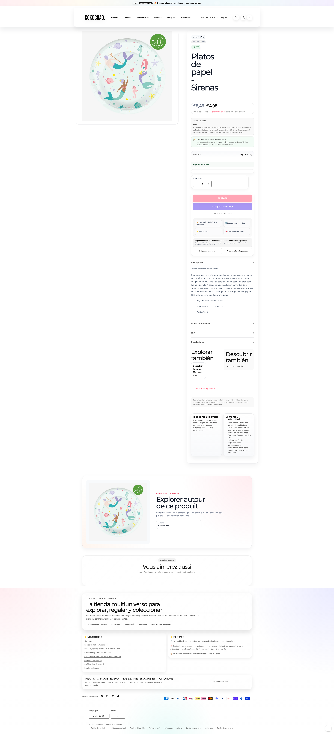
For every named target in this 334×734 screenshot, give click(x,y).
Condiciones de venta (193, 728)
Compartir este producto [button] (204, 388)
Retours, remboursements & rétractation (102, 649)
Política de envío (154, 728)
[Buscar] (236, 17)
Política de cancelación (225, 728)
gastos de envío (219, 112)
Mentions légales (91, 668)
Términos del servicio (137, 728)
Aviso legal (209, 728)
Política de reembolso (98, 728)
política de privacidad (94, 664)
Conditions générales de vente (97, 652)
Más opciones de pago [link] (222, 213)
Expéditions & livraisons (94, 645)
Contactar (88, 641)
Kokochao (99, 725)
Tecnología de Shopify (113, 725)
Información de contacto (173, 728)
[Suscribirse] (245, 682)
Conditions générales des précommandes (102, 656)
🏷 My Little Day (198, 37)
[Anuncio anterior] (117, 3)
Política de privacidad (118, 728)
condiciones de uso (93, 660)
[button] (249, 17)
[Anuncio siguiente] (217, 3)
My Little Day (246, 154)
